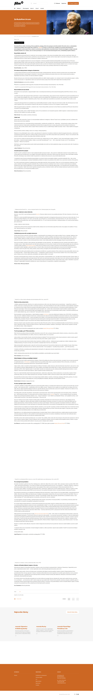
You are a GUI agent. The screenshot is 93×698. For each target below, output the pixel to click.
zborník (37, 214)
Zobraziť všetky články (72, 612)
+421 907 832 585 (60, 681)
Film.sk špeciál (26, 8)
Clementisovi (27, 361)
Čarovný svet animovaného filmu (41, 513)
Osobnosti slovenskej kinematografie (24, 36)
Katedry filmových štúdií (48, 328)
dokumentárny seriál (30, 245)
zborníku (52, 394)
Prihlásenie (58, 3)
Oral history (46, 314)
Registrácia (64, 3)
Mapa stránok (38, 681)
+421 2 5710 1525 (62, 680)
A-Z (36, 679)
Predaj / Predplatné (74, 3)
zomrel (40, 47)
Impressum (38, 683)
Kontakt (42, 8)
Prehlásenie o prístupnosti (41, 675)
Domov (15, 36)
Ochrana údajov (39, 677)
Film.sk (15, 675)
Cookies (37, 685)
